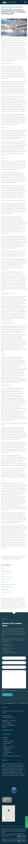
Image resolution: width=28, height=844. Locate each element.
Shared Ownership (6, 571)
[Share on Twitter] (13, 552)
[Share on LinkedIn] (20, 552)
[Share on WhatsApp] (8, 552)
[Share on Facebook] (10, 552)
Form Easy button (16, 285)
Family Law (10, 7)
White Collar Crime (6, 592)
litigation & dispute (8, 741)
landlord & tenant (7, 748)
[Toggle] (7, 569)
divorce (5, 739)
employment (6, 750)
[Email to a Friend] (15, 552)
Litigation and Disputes (7, 576)
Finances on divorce (18, 7)
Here (22, 539)
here (7, 287)
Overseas (3, 594)
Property (3, 569)
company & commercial (9, 746)
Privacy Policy (20, 690)
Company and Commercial (8, 584)
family (5, 745)
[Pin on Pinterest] (17, 552)
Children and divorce (13, 6)
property (5, 737)
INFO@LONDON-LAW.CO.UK (14, 840)
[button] (25, 2)
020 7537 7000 (14, 522)
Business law (4, 6)
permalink (19, 558)
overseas (5, 754)
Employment (4, 7)
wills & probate (7, 743)
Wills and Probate (5, 579)
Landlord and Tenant (6, 8)
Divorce (20, 6)
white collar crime (8, 752)
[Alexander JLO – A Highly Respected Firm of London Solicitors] (9, 2)
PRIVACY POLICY (11, 841)
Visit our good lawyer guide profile (12, 756)
